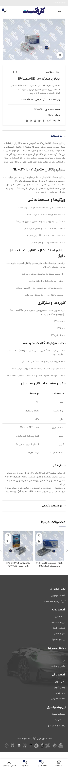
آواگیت (32, 738)
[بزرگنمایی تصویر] (59, 55)
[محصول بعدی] (10, 72)
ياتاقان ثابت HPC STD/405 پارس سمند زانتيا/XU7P (18, 565)
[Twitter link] (39, 121)
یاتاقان (49, 72)
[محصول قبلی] (16, 72)
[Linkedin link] (31, 121)
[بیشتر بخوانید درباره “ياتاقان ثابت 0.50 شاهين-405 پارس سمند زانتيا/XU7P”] (39, 541)
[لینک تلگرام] (27, 121)
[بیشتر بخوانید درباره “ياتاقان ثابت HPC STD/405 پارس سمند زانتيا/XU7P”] (8, 541)
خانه (57, 72)
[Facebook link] (43, 121)
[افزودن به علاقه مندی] (39, 535)
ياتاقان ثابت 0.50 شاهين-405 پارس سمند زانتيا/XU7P (49, 565)
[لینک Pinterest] (35, 121)
